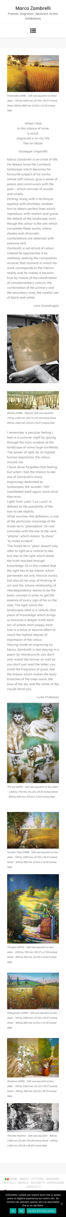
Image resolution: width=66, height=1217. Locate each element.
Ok (13, 1210)
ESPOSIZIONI (55, 1182)
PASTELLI (8, 1182)
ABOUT (24, 1179)
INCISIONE (52, 1179)
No (21, 1210)
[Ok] (61, 1204)
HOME (13, 1179)
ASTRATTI (38, 1182)
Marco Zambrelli (33, 8)
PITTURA (38, 1179)
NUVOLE (23, 1182)
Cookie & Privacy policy (41, 1210)
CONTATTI (34, 1186)
